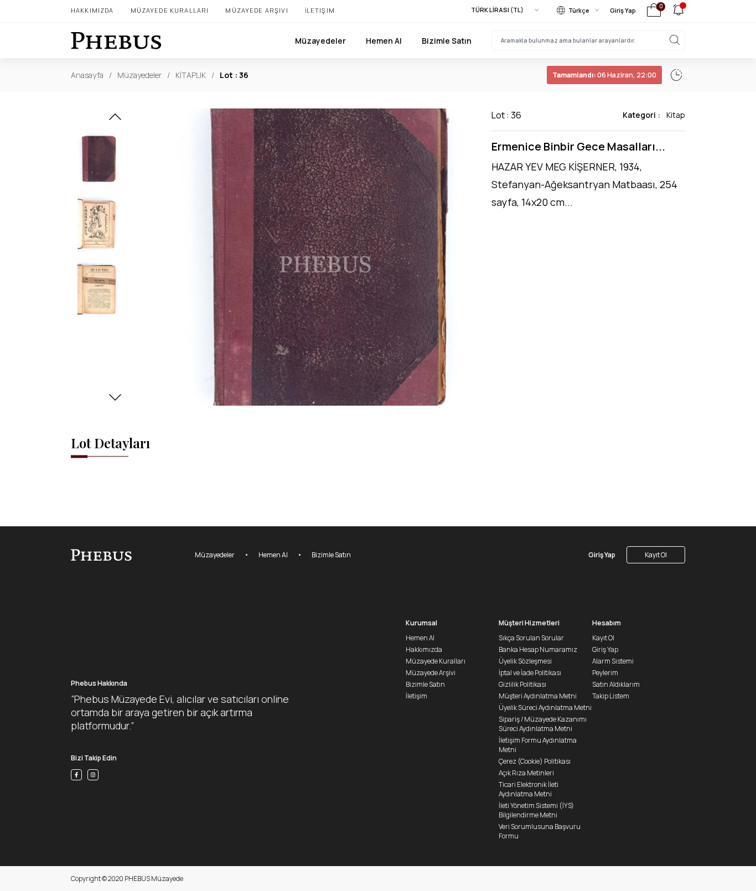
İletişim (320, 10)
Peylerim (605, 672)
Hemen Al (384, 40)
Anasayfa (87, 75)
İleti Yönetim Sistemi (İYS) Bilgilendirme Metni (536, 810)
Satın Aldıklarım (616, 684)
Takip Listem (610, 696)
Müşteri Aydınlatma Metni (538, 696)
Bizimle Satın (447, 40)
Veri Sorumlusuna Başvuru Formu (540, 831)
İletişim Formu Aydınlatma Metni (538, 744)
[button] (115, 120)
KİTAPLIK (190, 75)
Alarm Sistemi (613, 661)
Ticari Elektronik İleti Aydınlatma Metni (528, 789)
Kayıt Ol (656, 555)
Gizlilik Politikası (522, 684)
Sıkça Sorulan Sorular (531, 638)
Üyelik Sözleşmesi (525, 661)
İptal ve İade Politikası (530, 672)
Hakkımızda (92, 10)
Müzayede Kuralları (170, 10)
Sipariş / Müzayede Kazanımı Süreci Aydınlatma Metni (543, 723)
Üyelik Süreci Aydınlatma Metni (545, 707)
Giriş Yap (623, 10)
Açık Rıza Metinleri (526, 773)
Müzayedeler (320, 40)
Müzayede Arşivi (256, 10)
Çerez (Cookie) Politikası (535, 761)
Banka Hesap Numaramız (538, 649)
